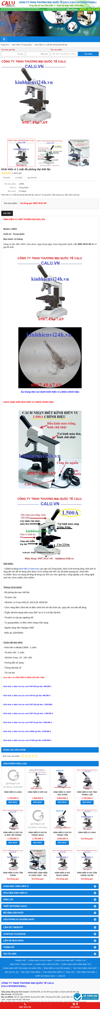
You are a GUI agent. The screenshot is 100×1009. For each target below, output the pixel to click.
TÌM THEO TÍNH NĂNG (30, 972)
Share (7, 178)
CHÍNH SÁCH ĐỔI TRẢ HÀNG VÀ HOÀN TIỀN (22, 968)
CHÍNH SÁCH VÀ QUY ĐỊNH (40, 960)
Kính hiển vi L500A (87, 832)
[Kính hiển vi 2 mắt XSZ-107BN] (62, 779)
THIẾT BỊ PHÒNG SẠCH (45, 976)
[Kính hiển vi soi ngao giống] (62, 860)
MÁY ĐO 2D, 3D (11, 972)
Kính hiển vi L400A (13, 792)
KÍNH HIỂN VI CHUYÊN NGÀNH (57, 968)
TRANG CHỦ (20, 960)
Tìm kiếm (88, 54)
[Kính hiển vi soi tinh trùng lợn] (87, 779)
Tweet (20, 178)
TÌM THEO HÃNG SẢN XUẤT (85, 968)
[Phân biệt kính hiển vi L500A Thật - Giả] (37, 860)
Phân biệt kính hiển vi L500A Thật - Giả (37, 874)
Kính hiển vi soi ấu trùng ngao (38, 833)
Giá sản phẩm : (11, 203)
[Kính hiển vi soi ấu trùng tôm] (62, 819)
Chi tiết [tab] (7, 213)
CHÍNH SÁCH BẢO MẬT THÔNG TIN (70, 960)
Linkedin (33, 178)
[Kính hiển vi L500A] (87, 819)
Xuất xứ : (13, 187)
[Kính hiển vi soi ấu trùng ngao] (37, 819)
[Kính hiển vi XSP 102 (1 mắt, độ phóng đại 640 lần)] (13, 819)
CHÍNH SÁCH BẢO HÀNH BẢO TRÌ (75, 964)
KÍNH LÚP (70, 972)
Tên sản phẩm (56, 50)
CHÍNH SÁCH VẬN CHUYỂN (47, 964)
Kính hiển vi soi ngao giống (62, 874)
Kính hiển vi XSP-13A (37, 792)
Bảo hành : (12, 191)
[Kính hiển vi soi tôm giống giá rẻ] (87, 860)
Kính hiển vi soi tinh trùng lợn (87, 793)
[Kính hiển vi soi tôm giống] (13, 860)
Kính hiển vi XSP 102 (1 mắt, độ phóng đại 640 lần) (13, 835)
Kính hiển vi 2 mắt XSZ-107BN (62, 793)
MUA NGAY (12, 802)
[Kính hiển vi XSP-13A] (37, 779)
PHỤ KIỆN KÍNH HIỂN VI (53, 972)
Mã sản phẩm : (11, 184)
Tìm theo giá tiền (8, 50)
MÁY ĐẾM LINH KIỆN (86, 972)
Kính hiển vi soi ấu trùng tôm (62, 833)
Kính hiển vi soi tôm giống (13, 874)
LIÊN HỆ (61, 976)
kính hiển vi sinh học (29, 569)
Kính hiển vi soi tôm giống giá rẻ (87, 874)
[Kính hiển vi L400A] (13, 779)
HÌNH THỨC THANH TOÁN (21, 964)
